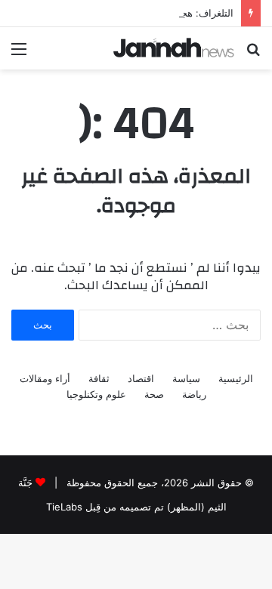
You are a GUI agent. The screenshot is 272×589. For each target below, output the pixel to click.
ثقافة (99, 378)
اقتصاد (141, 378)
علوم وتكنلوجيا (96, 394)
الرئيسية (235, 378)
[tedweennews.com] (173, 47)
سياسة (186, 378)
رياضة (194, 394)
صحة (154, 394)
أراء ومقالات (45, 378)
